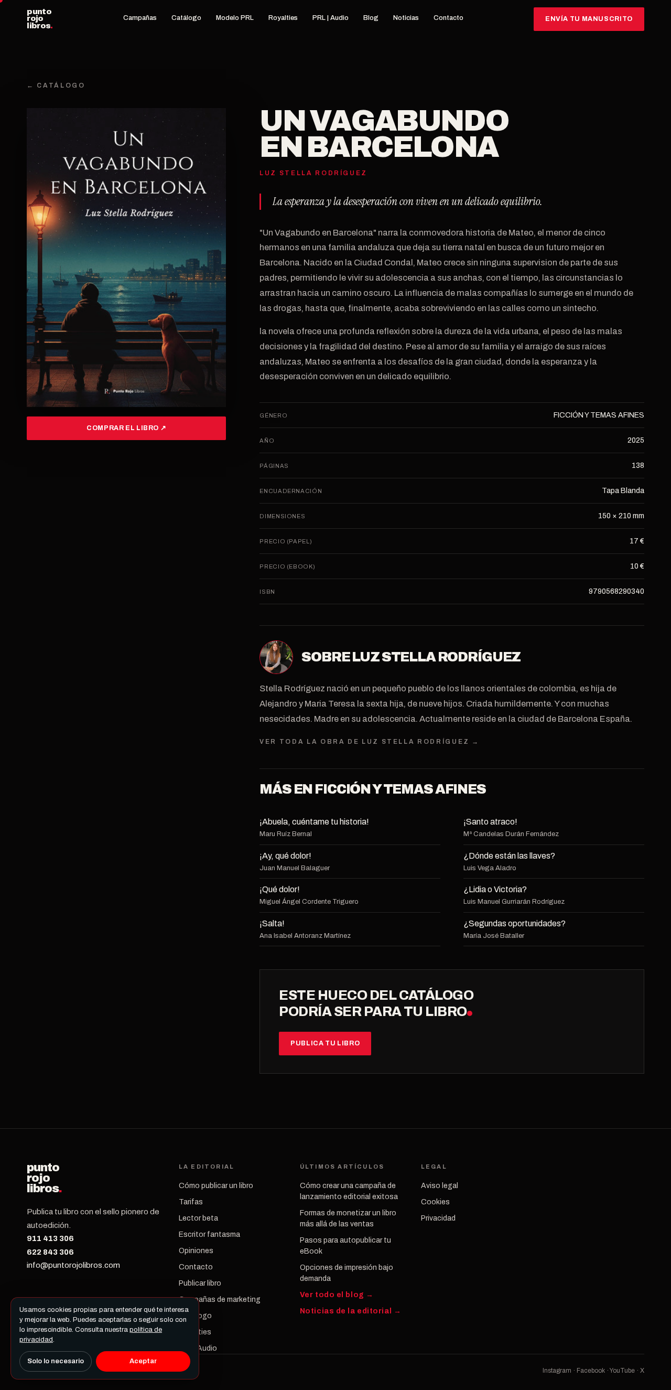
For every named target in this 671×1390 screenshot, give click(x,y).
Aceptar (143, 1361)
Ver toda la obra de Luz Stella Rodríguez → (369, 741)
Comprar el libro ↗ (126, 428)
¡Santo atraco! (490, 821)
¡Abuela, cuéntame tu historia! (314, 821)
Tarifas (191, 1202)
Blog (370, 18)
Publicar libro (200, 1283)
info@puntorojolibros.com (73, 1265)
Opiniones (196, 1251)
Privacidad (438, 1218)
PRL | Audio (330, 18)
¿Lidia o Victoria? (495, 889)
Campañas (140, 18)
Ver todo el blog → (337, 1295)
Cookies (435, 1202)
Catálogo (186, 18)
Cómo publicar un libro (216, 1186)
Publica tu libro (325, 1043)
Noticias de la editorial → (351, 1311)
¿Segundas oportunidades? (514, 923)
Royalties (283, 18)
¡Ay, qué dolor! (285, 855)
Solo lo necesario (55, 1361)
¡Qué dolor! (279, 889)
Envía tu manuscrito (589, 19)
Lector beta (198, 1218)
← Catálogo (56, 85)
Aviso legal (439, 1186)
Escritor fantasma (209, 1234)
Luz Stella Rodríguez (436, 657)
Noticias (406, 18)
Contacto (448, 18)
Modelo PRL (235, 18)
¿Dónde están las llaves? (509, 855)
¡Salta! (272, 923)
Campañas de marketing (220, 1299)
